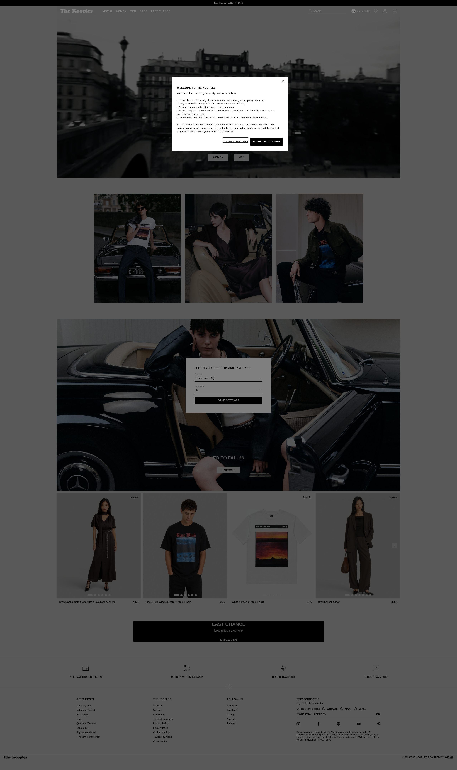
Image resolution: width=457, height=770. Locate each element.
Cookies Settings (235, 141)
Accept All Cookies (266, 141)
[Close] (283, 81)
